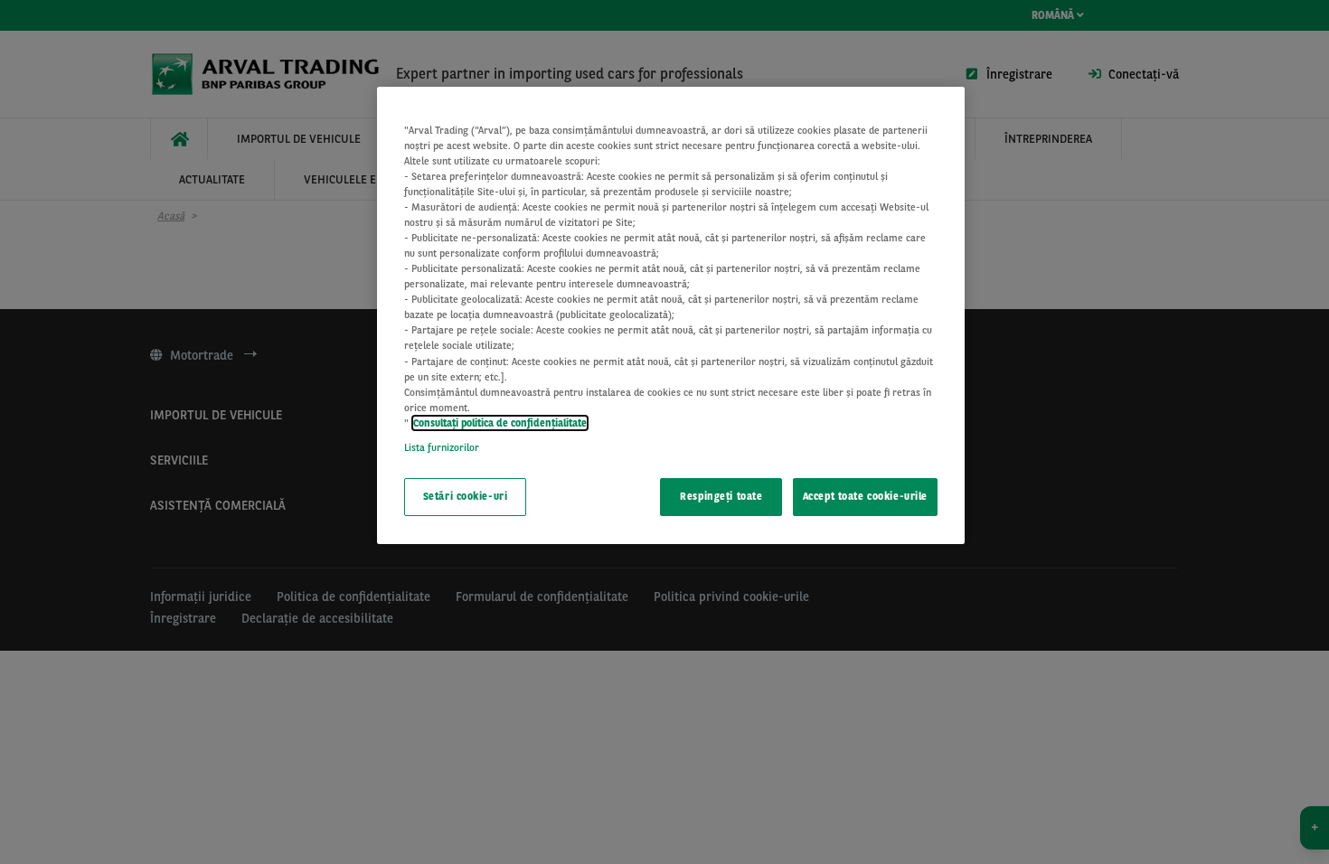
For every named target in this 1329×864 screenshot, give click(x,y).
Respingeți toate (721, 496)
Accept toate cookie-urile (865, 496)
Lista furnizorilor (441, 447)
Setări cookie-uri (465, 496)
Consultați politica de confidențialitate (500, 423)
